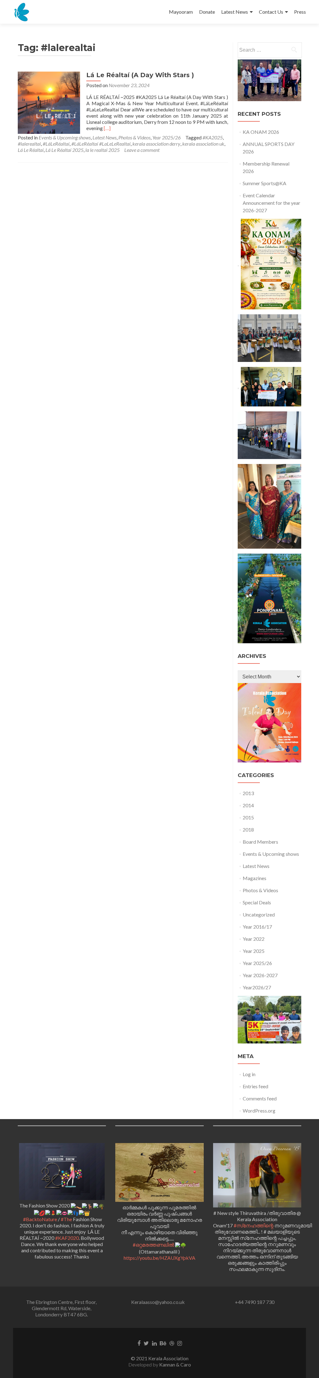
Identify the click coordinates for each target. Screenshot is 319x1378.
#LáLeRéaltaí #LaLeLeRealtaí (101, 144)
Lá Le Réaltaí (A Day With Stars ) (140, 75)
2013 (248, 793)
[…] (107, 128)
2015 (248, 817)
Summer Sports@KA (264, 183)
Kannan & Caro (175, 1364)
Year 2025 (253, 951)
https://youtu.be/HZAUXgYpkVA (159, 1258)
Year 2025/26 (166, 137)
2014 (248, 805)
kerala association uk (203, 144)
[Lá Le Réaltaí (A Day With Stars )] (49, 102)
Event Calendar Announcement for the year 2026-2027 (271, 202)
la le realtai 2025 (102, 150)
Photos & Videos (134, 137)
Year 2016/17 (257, 927)
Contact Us (271, 12)
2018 (248, 829)
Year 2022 (253, 939)
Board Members (260, 842)
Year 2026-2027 (260, 975)
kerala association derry (156, 144)
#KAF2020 (67, 1238)
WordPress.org (259, 1110)
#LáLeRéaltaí (56, 144)
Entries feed (255, 1086)
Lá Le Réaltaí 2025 (64, 150)
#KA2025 (212, 137)
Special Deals (257, 902)
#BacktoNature (40, 1219)
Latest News (234, 12)
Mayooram (181, 12)
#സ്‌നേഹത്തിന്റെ (254, 1225)
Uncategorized (259, 914)
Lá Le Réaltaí (31, 150)
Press (300, 12)
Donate (207, 12)
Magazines (254, 878)
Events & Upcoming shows (65, 137)
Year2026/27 (257, 987)
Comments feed (260, 1098)
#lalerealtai (29, 144)
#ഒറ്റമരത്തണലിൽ (153, 1245)
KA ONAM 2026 (261, 132)
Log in (249, 1074)
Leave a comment (142, 150)
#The (66, 1219)
